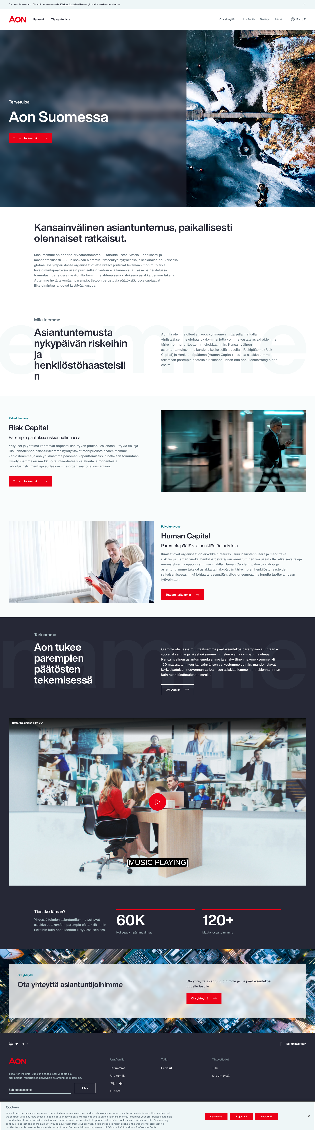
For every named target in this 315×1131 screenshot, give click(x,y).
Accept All (266, 1116)
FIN (301, 19)
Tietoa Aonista (60, 19)
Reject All (241, 1116)
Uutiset (278, 19)
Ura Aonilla (249, 19)
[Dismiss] (304, 4)
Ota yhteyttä (227, 19)
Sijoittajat (265, 19)
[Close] (309, 1116)
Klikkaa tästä (67, 4)
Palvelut (38, 19)
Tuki (215, 1068)
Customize (216, 1116)
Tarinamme (117, 1068)
